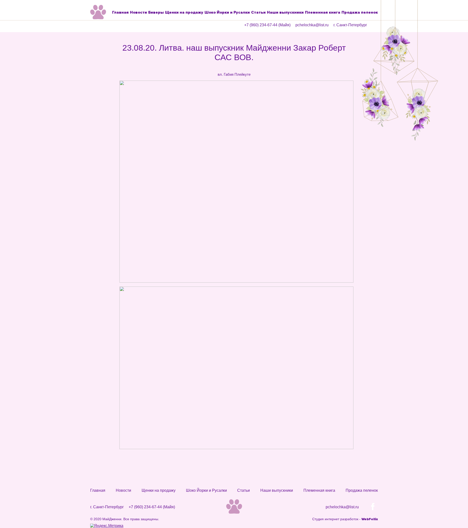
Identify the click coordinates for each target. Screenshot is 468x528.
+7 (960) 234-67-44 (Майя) (267, 25)
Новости (138, 12)
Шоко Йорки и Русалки (227, 12)
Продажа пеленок (359, 12)
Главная (120, 12)
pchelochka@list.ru (312, 25)
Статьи (258, 12)
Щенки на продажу (184, 12)
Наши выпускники (285, 12)
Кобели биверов (155, 35)
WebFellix (369, 519)
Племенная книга (322, 12)
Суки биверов (161, 46)
